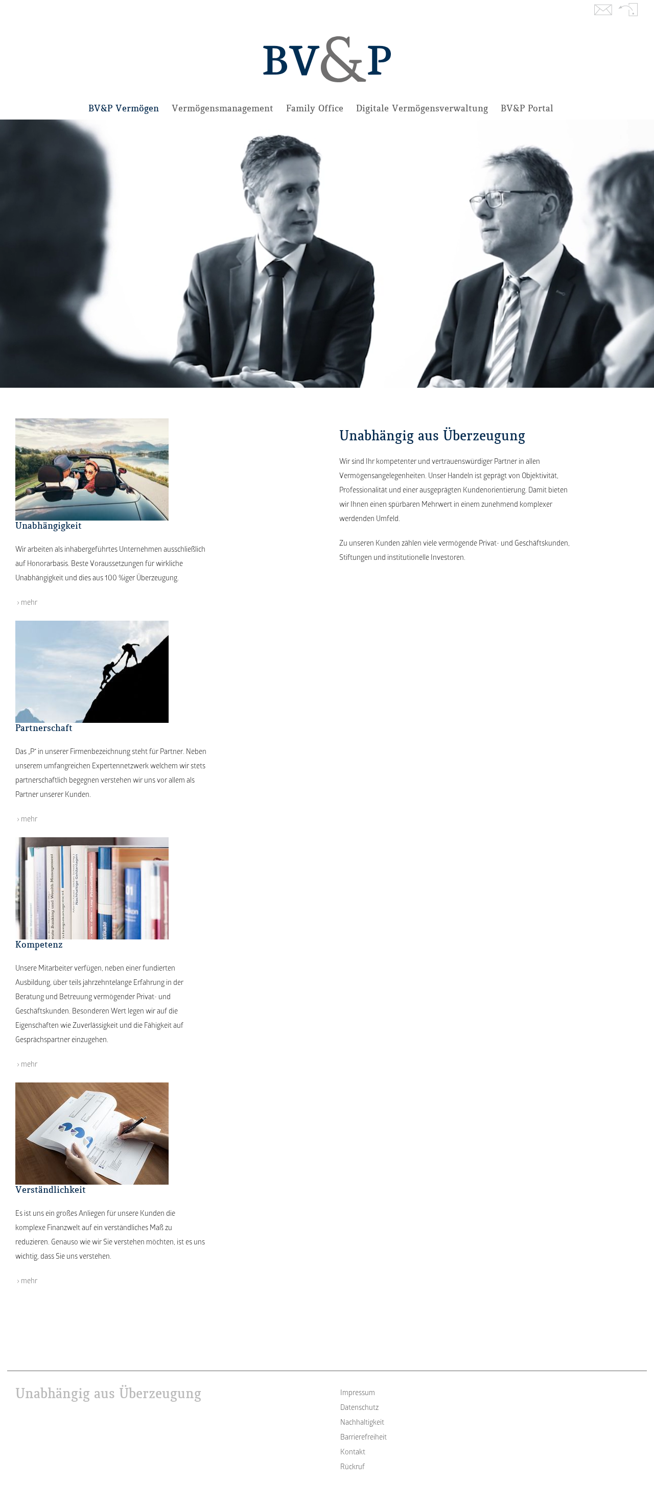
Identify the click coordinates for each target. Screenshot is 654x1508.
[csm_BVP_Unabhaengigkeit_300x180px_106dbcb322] (92, 422)
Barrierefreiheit (363, 1438)
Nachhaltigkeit (362, 1423)
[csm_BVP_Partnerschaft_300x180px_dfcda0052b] (92, 624)
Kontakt (603, 10)
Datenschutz (359, 1408)
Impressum (357, 1393)
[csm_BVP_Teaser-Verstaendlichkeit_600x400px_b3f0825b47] (92, 1086)
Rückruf (628, 10)
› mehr (26, 603)
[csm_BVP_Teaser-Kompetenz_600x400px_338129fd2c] (92, 840)
